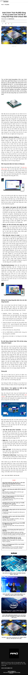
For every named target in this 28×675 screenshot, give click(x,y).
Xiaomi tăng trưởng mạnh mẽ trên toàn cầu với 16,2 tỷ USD (14, 510)
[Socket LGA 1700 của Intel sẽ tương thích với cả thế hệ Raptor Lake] (14, 628)
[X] (5, 23)
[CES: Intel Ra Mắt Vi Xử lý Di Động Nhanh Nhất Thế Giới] (14, 563)
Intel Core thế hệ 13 (9, 475)
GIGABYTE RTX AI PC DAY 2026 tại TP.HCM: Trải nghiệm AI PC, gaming (13, 503)
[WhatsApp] (11, 23)
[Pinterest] (8, 23)
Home (2, 4)
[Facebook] (2, 23)
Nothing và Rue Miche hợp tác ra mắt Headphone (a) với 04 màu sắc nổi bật (11, 538)
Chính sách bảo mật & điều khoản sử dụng (11, 672)
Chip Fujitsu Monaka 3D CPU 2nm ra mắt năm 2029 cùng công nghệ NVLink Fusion (13, 483)
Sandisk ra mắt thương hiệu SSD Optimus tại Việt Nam (13, 530)
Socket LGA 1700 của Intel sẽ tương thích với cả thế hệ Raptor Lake (14, 638)
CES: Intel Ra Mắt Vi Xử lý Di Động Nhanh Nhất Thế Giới (14, 573)
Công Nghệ (7, 4)
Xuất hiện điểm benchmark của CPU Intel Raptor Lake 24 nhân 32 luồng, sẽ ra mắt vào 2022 (14, 616)
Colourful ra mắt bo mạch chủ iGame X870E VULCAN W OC (13, 517)
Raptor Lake (16, 475)
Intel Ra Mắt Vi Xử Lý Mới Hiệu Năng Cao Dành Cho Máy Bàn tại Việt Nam (14, 594)
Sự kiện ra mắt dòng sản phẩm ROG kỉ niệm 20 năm (14, 490)
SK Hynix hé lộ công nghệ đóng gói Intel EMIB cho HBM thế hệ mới (13, 523)
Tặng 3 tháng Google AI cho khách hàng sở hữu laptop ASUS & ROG (13, 496)
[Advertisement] (14, 61)
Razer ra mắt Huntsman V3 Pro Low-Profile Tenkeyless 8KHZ (13, 545)
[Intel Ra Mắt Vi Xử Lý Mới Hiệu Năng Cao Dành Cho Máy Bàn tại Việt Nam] (14, 584)
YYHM (4, 21)
